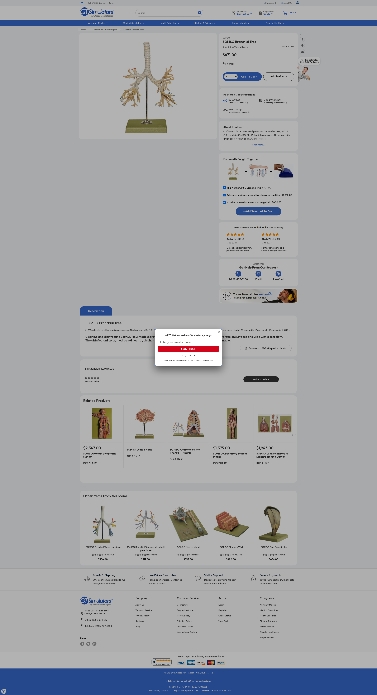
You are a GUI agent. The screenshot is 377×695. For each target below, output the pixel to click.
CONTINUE (188, 349)
